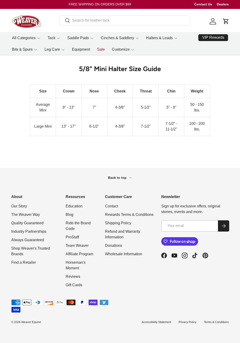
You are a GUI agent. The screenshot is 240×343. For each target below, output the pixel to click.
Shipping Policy (118, 223)
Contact (111, 206)
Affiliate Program (79, 254)
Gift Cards (74, 285)
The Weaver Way (25, 215)
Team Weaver (77, 246)
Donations (113, 246)
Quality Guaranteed (27, 223)
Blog (69, 215)
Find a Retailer (23, 262)
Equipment (81, 49)
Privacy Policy (187, 322)
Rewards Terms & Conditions (129, 215)
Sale (101, 49)
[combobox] (125, 20)
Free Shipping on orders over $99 (100, 4)
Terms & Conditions (216, 322)
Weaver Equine (31, 322)
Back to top (118, 177)
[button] (226, 21)
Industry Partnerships (28, 231)
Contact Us (203, 4)
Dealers (223, 4)
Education (74, 206)
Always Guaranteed (27, 240)
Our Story (19, 206)
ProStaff (72, 237)
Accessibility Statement (156, 322)
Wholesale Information (123, 254)
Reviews (73, 276)
